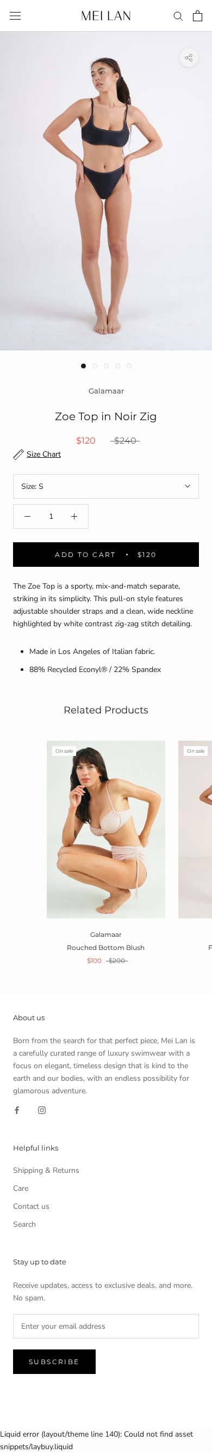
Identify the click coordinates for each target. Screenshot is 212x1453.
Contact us (31, 1206)
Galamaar (106, 390)
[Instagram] (42, 1110)
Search (24, 1224)
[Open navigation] (15, 16)
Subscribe (54, 1362)
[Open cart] (197, 15)
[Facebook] (17, 1110)
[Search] (178, 15)
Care (20, 1188)
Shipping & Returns (46, 1170)
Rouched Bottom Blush (106, 947)
